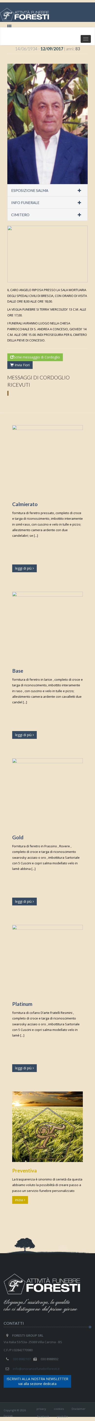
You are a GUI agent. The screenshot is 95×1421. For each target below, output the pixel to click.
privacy (41, 1409)
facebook (43, 1416)
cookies (59, 1409)
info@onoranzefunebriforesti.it (35, 1369)
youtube (62, 1416)
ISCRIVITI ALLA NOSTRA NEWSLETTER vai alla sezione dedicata (37, 1381)
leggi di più (24, 568)
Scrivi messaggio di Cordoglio (37, 357)
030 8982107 (22, 1359)
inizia (19, 1200)
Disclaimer (79, 1409)
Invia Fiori (22, 365)
